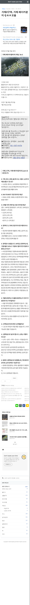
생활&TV (14, 495)
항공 (14, 520)
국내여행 (14, 502)
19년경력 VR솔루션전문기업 (10, 28)
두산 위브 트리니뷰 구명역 (11, 39)
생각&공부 (14, 517)
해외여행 (14, 499)
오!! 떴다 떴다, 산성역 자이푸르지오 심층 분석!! (11, 398)
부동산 (3, 8)
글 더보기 (15, 444)
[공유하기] (8, 381)
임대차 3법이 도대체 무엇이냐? (8, 400)
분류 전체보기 (6, 486)
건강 (14, 534)
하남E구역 (15, 508)
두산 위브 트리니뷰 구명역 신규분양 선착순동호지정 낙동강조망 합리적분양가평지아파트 (15, 42)
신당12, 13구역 (15, 510)
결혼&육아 (14, 524)
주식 (14, 514)
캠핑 (14, 527)
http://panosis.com (7, 25)
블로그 (14, 492)
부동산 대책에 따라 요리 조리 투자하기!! (9, 392)
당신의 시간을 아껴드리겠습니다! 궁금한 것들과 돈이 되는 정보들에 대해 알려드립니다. (11, 459)
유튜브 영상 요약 (14, 489)
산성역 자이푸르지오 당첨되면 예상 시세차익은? (11, 388)
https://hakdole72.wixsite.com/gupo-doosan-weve (13, 37)
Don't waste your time (15, 2)
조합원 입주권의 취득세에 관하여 (8, 390)
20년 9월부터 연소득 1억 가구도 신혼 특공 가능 (11, 393)
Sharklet (8, 8)
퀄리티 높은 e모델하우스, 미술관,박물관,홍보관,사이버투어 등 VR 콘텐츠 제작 (10, 30)
